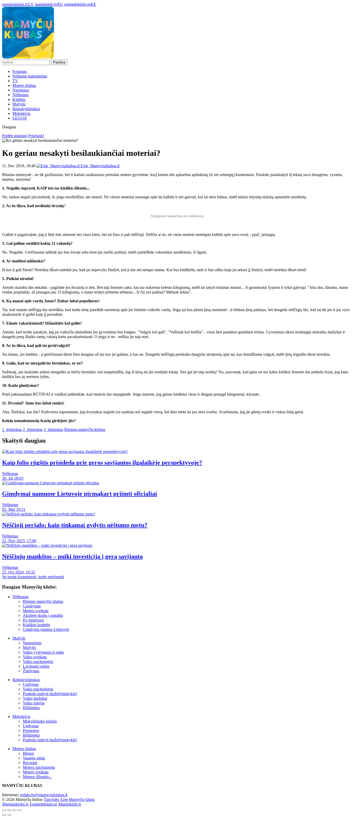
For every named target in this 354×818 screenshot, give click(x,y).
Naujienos (20, 90)
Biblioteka (31, 707)
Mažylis (18, 104)
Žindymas (31, 671)
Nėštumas (20, 95)
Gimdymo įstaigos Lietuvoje (46, 629)
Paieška (59, 62)
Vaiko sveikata (35, 657)
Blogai (28, 753)
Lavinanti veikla (36, 666)
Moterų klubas (24, 85)
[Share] (9, 810)
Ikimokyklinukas (26, 109)
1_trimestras (12, 429)
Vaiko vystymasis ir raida (43, 652)
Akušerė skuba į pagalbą (43, 615)
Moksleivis (21, 113)
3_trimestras (53, 429)
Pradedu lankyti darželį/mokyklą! (50, 693)
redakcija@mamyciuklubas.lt (43, 795)
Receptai (30, 762)
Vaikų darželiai (35, 698)
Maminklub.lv (69, 804)
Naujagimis (32, 643)
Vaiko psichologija (38, 661)
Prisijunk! (36, 136)
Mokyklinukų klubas (40, 721)
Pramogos (31, 730)
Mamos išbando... (37, 776)
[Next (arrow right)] (9, 815)
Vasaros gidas (34, 758)
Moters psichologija (39, 767)
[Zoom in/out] (20, 810)
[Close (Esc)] (4, 810)
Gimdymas (32, 606)
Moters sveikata (35, 611)
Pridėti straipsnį (14, 136)
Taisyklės (51, 799)
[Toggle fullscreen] (14, 810)
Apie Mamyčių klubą (77, 799)
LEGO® (19, 118)
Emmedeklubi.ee (43, 804)
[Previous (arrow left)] (4, 815)
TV (15, 81)
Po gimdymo (33, 620)
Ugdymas (31, 684)
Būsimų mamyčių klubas (43, 601)
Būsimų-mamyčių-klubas (84, 429)
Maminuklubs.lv (15, 804)
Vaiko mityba (34, 703)
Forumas (19, 71)
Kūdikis (18, 99)
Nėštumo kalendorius (29, 76)
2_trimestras (33, 429)
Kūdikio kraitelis (36, 625)
